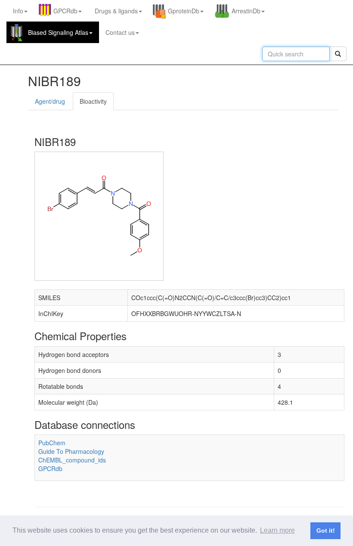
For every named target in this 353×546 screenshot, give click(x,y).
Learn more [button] (277, 530)
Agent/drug (50, 101)
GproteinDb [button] (183, 10)
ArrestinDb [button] (246, 10)
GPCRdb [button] (65, 10)
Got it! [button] (325, 530)
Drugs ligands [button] (116, 10)
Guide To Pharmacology (71, 451)
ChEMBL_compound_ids (72, 460)
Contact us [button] (120, 32)
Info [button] (18, 10)
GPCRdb (50, 468)
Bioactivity (93, 101)
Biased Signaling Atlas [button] (58, 32)
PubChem (51, 442)
